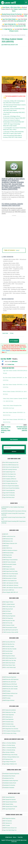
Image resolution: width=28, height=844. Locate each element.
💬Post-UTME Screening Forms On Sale (10, 462)
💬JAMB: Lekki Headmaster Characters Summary (12, 587)
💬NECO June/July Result (7, 651)
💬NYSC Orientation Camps (7, 724)
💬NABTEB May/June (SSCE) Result (9, 684)
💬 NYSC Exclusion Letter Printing (9, 733)
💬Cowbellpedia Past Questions (8, 785)
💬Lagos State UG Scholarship (8, 495)
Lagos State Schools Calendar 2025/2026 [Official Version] (15, 372)
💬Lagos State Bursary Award (8, 497)
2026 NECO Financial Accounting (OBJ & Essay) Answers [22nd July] (14, 522)
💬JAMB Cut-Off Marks (7, 557)
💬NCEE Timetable (6, 825)
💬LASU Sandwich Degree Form (8, 471)
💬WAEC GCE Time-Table (7, 623)
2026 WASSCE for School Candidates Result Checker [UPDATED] (13, 507)
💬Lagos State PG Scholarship (8, 492)
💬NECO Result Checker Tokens (8, 665)
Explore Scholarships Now (10, 24)
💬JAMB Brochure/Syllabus (7, 552)
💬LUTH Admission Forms (7, 759)
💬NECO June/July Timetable (8, 646)
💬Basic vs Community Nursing (8, 750)
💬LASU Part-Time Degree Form (8, 476)
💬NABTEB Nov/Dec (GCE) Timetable (9, 688)
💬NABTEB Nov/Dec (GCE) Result (9, 681)
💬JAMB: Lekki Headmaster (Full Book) (10, 583)
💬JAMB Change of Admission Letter (9, 543)
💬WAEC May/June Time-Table (8, 620)
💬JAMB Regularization (7, 555)
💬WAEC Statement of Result (8, 625)
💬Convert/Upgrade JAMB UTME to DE (10, 592)
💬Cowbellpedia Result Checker (8, 776)
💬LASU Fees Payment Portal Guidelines (10, 485)
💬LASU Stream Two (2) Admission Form (10, 467)
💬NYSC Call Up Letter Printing (8, 726)
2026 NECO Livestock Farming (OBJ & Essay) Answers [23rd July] (13, 514)
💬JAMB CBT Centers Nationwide (9, 562)
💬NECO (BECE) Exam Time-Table (9, 660)
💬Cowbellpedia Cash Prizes (8, 778)
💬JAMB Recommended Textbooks (9, 564)
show (17, 250)
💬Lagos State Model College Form (9, 830)
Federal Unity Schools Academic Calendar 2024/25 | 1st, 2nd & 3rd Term (15, 400)
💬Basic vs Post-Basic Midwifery (9, 743)
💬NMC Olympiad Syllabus (7, 804)
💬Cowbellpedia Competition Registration (10, 773)
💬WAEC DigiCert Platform (7, 602)
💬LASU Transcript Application (8, 490)
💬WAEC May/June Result (7, 609)
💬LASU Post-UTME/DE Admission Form (10, 464)
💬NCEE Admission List (7, 823)
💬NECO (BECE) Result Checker (8, 662)
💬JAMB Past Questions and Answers (9, 550)
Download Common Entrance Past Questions (12, 14)
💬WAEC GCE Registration (7, 618)
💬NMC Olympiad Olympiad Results (9, 802)
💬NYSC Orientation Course (8, 721)
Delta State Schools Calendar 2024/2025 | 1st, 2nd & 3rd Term (14, 414)
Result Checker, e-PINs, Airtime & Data (11, 7)
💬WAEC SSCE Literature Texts (8, 606)
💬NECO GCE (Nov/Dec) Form (8, 644)
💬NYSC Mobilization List (7, 717)
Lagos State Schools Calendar (9, 19)
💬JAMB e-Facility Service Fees (8, 536)
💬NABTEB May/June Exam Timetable (10, 686)
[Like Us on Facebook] (2, 364)
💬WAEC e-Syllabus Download (8, 604)
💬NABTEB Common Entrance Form (9, 827)
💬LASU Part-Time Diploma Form (9, 474)
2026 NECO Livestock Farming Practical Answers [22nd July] (13, 518)
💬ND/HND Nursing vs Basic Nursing (9, 754)
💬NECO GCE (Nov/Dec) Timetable (9, 648)
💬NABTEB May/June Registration (9, 677)
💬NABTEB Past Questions (7, 695)
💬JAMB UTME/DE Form (7, 548)
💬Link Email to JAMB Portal (8, 590)
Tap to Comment (14, 341)
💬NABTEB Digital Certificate (8, 700)
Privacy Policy (20, 837)
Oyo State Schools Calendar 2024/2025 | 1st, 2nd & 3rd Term (15, 379)
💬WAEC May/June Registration (8, 616)
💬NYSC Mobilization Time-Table (9, 712)
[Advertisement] (14, 62)
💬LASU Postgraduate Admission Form (10, 481)
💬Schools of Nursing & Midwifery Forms (10, 757)
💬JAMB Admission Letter (7, 541)
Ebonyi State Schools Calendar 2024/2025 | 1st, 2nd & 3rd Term (14, 421)
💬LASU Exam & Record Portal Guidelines (10, 488)
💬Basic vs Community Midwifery (9, 747)
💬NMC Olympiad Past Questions (9, 799)
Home (2, 35)
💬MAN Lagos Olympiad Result (8, 808)
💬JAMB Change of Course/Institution (10, 559)
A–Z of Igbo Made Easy (7, 29)
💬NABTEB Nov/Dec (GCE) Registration (10, 679)
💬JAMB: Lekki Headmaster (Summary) (10, 585)
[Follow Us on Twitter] (2, 361)
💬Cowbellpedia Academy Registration (10, 780)
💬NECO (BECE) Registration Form (9, 658)
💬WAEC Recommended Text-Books (9, 627)
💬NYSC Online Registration (8, 714)
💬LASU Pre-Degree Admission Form (9, 483)
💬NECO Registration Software (8, 655)
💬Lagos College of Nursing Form (9, 761)
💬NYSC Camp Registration (7, 719)
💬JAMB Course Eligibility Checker (9, 576)
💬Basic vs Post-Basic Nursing (8, 745)
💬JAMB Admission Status (7, 538)
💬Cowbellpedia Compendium (8, 787)
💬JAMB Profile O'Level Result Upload (10, 573)
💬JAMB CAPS (5, 534)
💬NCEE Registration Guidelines (8, 818)
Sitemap (14, 837)
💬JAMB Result (5, 545)
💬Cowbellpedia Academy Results (9, 783)
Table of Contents (11, 250)
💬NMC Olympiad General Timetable (9, 806)
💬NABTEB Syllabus (6, 691)
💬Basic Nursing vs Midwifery (8, 752)
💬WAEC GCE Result (6, 611)
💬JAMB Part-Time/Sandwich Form (9, 580)
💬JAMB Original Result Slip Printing (9, 571)
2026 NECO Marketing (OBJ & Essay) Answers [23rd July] (14, 511)
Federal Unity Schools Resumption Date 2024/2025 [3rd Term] (12, 407)
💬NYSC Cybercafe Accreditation (9, 710)
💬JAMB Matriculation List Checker (9, 578)
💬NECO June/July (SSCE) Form (8, 642)
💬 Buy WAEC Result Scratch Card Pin (10, 630)
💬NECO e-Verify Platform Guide (9, 667)
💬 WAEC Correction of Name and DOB (10, 632)
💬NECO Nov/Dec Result (7, 653)
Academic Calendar (7, 35)
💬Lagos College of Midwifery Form (9, 764)
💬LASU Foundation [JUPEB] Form (9, 478)
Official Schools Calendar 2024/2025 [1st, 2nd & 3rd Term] (15, 393)
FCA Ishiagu (11, 333)
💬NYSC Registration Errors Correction (10, 728)
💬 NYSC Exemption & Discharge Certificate (11, 731)
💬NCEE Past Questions (7, 820)
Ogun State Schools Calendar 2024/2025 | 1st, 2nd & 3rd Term (15, 386)
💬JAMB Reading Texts (7, 566)
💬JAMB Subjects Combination (8, 569)
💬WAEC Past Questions (7, 613)
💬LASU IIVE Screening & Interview (9, 469)
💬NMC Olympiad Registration (8, 797)
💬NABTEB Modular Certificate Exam (9, 693)
